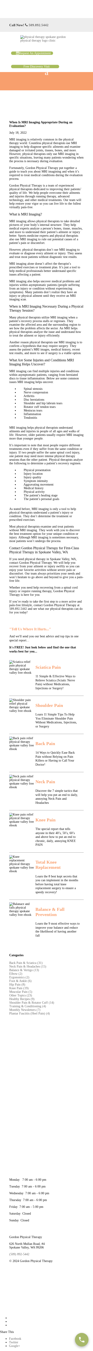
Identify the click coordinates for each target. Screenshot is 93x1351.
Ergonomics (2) (19, 977)
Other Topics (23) (20, 995)
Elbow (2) (15, 973)
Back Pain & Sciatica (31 (25, 963)
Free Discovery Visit (36, 66)
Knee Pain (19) (19, 988)
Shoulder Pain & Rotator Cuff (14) (31, 1002)
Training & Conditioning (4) (27, 1006)
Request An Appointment (35, 53)
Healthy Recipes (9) (22, 999)
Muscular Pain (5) (20, 991)
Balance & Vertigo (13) (24, 970)
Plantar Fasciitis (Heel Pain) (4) (29, 1013)
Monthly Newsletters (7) (24, 1010)
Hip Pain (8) (17, 984)
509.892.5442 (39, 25)
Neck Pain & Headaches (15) (27, 966)
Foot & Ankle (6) (20, 981)
